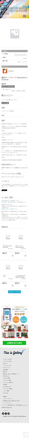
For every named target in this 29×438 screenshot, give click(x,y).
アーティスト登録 (5, 10)
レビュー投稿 (5, 103)
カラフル (18, 90)
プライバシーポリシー (8, 398)
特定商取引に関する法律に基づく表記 (11, 400)
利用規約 (5, 396)
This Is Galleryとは (7, 386)
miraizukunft (11, 71)
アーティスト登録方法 (8, 382)
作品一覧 (13, 8)
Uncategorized (7, 89)
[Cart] (24, 16)
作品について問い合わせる (8, 86)
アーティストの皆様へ (8, 388)
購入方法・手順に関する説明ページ (10, 202)
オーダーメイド (23, 10)
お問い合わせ (6, 376)
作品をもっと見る (14, 292)
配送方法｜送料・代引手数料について (9, 209)
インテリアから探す (7, 361)
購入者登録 (14, 10)
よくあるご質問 (6, 378)
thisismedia (5, 393)
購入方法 (5, 371)
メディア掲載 (6, 390)
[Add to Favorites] (13, 256)
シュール (23, 90)
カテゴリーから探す (23, 8)
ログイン (5, 13)
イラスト (13, 90)
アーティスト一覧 (5, 8)
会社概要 (5, 384)
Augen (4, 275)
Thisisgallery (5, 410)
